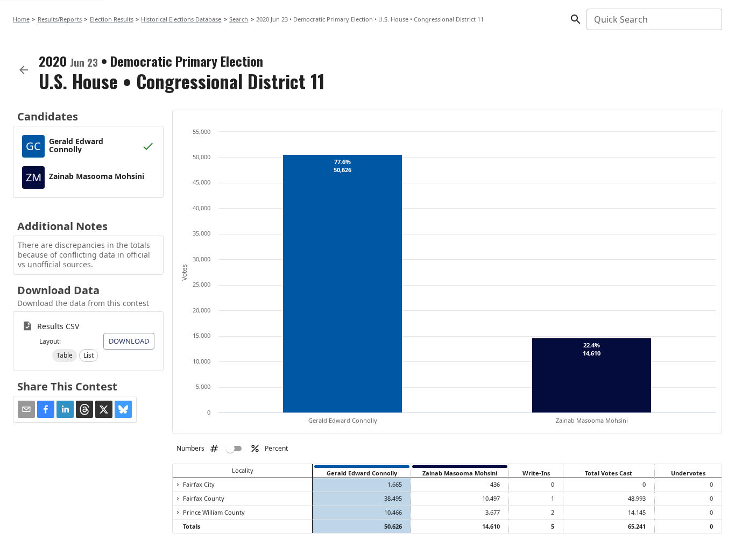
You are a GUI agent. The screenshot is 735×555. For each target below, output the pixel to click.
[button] (64, 355)
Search (238, 19)
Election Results (111, 19)
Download (129, 341)
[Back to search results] (23, 70)
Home (21, 19)
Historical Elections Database (181, 19)
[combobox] (653, 19)
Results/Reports (60, 19)
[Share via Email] (26, 409)
